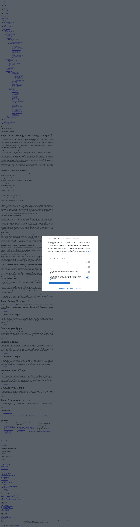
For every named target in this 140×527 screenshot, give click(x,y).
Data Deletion (62, 288)
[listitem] (70, 258)
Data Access (70, 288)
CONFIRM (59, 283)
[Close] (95, 239)
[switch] (88, 262)
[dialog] (70, 263)
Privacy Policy (78, 288)
